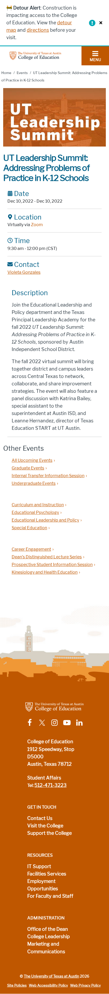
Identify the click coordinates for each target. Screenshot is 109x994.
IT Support (39, 866)
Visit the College (45, 826)
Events (22, 73)
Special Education (29, 527)
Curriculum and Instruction (38, 504)
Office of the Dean (47, 929)
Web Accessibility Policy (48, 985)
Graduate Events (28, 468)
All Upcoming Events (32, 460)
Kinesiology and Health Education (45, 572)
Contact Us (39, 818)
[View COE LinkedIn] (79, 722)
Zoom (37, 224)
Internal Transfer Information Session (48, 475)
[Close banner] (99, 22)
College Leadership (48, 937)
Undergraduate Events (34, 483)
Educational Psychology (35, 512)
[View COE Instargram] (54, 722)
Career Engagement (31, 549)
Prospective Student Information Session (52, 564)
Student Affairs (44, 778)
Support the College (49, 833)
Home (6, 73)
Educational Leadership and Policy (45, 520)
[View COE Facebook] (29, 722)
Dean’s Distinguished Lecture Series (47, 556)
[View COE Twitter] (42, 722)
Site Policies (17, 985)
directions (38, 30)
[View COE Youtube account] (67, 722)
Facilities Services (46, 874)
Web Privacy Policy (85, 985)
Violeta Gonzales (23, 272)
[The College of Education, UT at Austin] (35, 55)
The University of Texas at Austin (51, 976)
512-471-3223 (50, 785)
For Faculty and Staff (50, 896)
